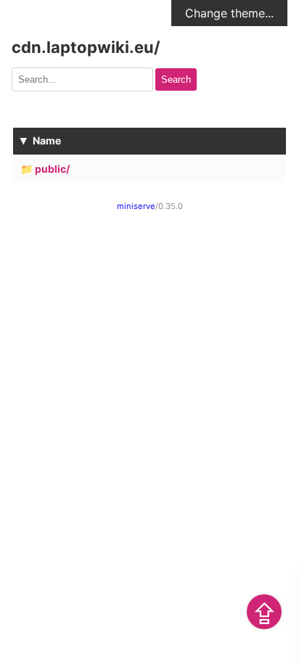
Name (47, 140)
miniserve (136, 206)
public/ (52, 169)
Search (176, 79)
